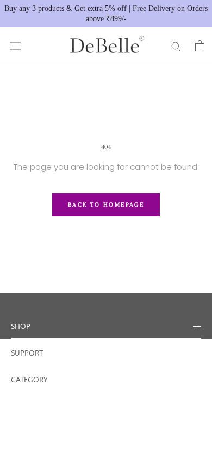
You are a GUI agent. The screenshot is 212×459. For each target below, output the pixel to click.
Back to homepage (106, 204)
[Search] (176, 46)
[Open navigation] (15, 45)
